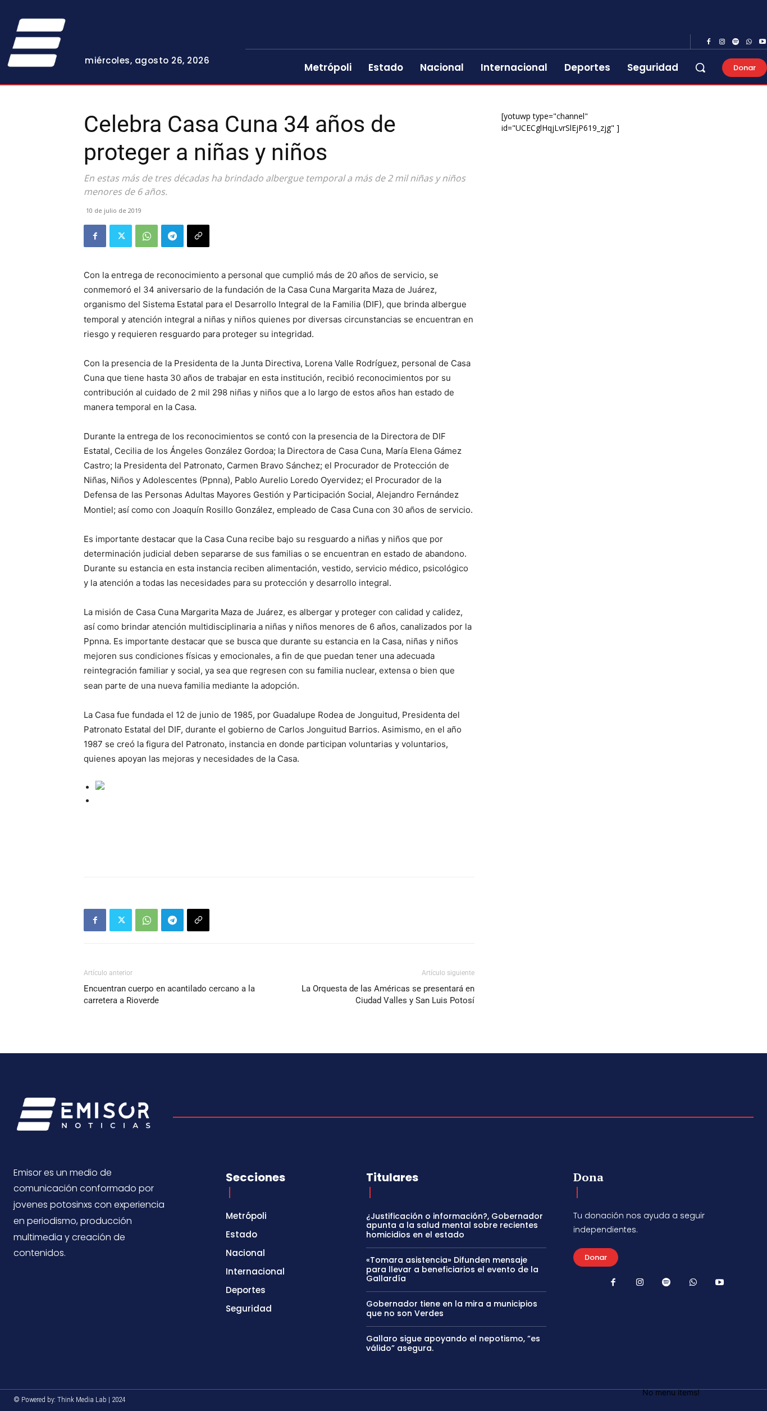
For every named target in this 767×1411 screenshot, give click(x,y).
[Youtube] (720, 1283)
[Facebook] (708, 42)
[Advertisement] (279, 839)
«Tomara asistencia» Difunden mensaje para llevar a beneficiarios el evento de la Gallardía (452, 1269)
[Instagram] (722, 42)
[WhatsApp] (749, 42)
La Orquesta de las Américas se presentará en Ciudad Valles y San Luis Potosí (388, 994)
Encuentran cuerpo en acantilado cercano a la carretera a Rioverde (169, 994)
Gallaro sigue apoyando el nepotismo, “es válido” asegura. (453, 1343)
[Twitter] (120, 236)
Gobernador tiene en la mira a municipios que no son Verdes (451, 1308)
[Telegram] (172, 236)
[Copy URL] (198, 236)
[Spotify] (735, 42)
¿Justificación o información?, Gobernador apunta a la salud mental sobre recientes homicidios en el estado (454, 1225)
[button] (700, 67)
